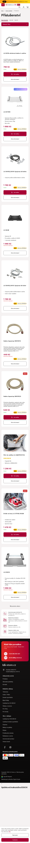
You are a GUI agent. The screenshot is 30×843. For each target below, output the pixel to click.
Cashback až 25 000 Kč (9, 703)
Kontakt (5, 684)
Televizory (5, 691)
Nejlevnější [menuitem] (11, 20)
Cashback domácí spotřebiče (10, 721)
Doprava (5, 724)
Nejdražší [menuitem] (16, 20)
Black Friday (6, 700)
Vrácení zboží (6, 741)
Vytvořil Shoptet (7, 776)
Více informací (15, 79)
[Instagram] (10, 747)
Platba (4, 730)
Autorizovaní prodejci (8, 738)
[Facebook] (5, 747)
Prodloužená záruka (8, 733)
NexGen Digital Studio (14, 779)
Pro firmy (5, 708)
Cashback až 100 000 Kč (9, 719)
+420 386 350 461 (14, 654)
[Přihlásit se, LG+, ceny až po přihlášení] (23, 7)
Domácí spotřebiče (8, 697)
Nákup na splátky (7, 727)
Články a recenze (7, 706)
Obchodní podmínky (8, 681)
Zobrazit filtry (6, 24)
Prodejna (5, 679)
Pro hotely (5, 711)
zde (9, 831)
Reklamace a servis (8, 736)
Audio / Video (6, 694)
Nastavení (15, 835)
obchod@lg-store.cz (15, 657)
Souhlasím (15, 840)
